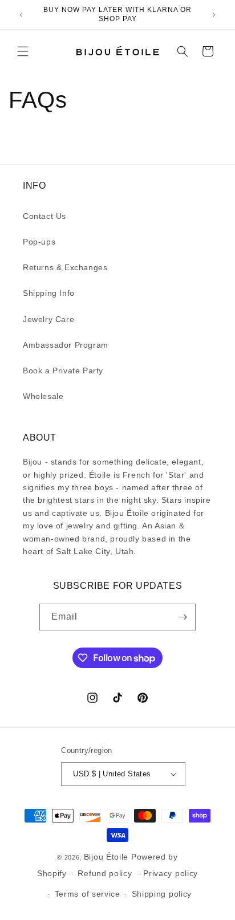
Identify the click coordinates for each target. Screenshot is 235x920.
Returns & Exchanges (65, 267)
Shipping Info (49, 293)
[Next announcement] (213, 14)
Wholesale (43, 396)
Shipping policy (162, 893)
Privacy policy (170, 873)
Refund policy (105, 873)
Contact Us (44, 216)
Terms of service (87, 893)
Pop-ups (39, 241)
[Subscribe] (182, 617)
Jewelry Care (48, 319)
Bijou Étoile (107, 856)
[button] (22, 51)
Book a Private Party (63, 370)
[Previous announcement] (21, 14)
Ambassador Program (65, 344)
